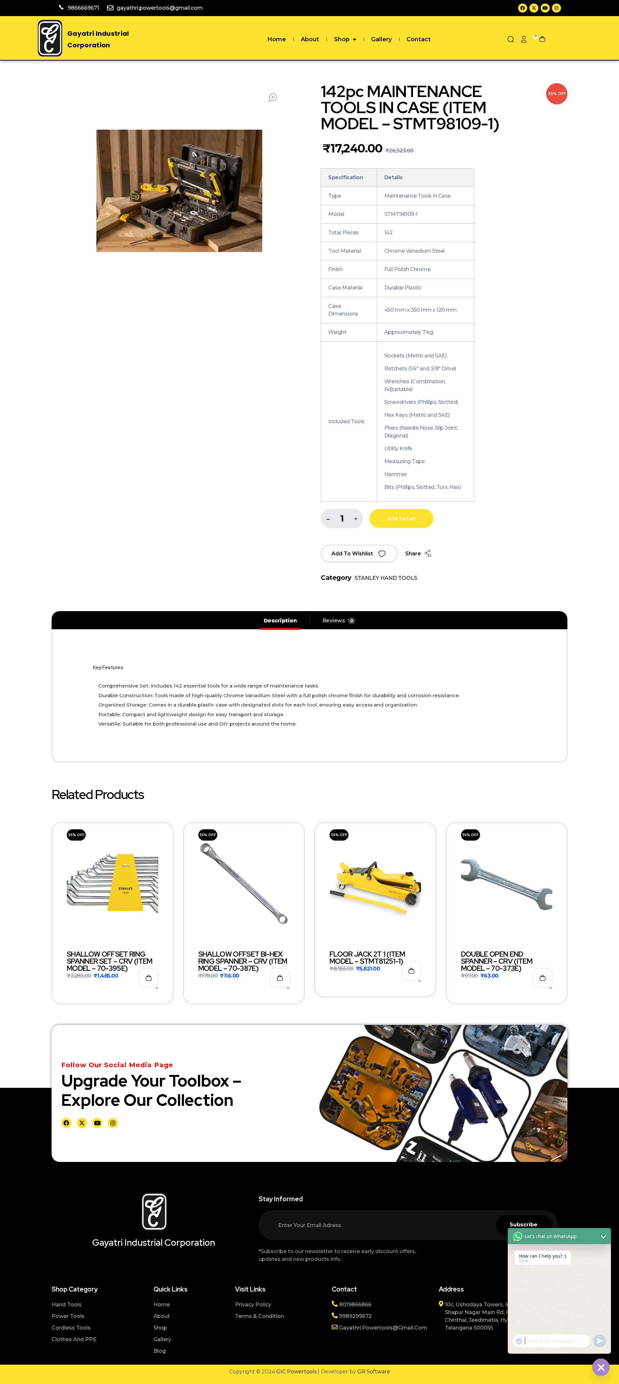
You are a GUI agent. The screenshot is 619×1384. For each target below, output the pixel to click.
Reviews (338, 621)
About (310, 39)
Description (280, 621)
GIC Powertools (296, 1372)
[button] (355, 519)
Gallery (381, 39)
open (272, 97)
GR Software (373, 1372)
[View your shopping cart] (542, 39)
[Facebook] (522, 8)
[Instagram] (556, 8)
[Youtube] (545, 8)
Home (276, 39)
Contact (419, 39)
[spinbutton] (342, 518)
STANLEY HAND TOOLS (386, 578)
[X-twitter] (533, 8)
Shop (341, 39)
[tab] (280, 621)
